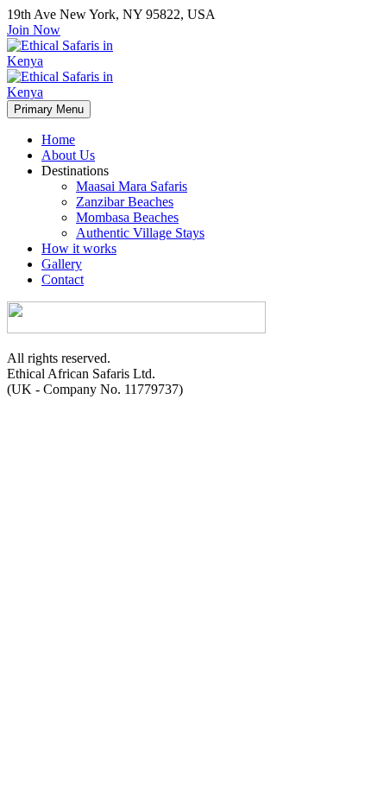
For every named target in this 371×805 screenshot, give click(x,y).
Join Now (33, 29)
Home (58, 139)
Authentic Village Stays (140, 232)
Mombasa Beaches (127, 217)
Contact (62, 279)
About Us (68, 155)
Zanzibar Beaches (124, 201)
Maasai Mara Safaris (131, 186)
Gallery (61, 264)
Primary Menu (49, 109)
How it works (78, 248)
